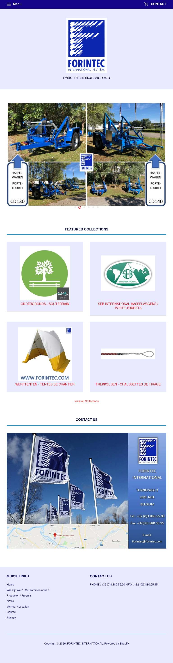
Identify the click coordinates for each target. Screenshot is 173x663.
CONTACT (158, 4)
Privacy (11, 611)
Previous (16, 154)
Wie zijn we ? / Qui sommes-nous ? (28, 584)
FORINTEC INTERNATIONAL (85, 637)
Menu (17, 4)
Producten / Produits (19, 589)
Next (157, 154)
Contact (11, 605)
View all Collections (87, 395)
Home (10, 578)
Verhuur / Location (18, 600)
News (10, 595)
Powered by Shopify (116, 637)
